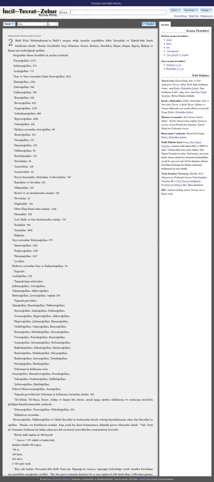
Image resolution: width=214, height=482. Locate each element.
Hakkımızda (207, 16)
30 (14, 203)
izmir (169, 39)
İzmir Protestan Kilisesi (59, 479)
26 (14, 182)
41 (14, 271)
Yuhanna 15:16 (173, 65)
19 (14, 145)
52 (14, 352)
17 (14, 134)
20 (14, 150)
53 (14, 358)
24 (14, 171)
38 (14, 250)
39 (14, 255)
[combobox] (32, 24)
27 (14, 187)
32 (14, 213)
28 (14, 192)
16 (14, 129)
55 (14, 368)
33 (14, 219)
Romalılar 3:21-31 (175, 68)
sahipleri (142, 479)
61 (14, 414)
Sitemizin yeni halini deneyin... (107, 3)
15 (14, 123)
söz (168, 47)
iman (169, 43)
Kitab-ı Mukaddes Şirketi (186, 88)
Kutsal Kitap (180, 16)
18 (14, 139)
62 (19, 424)
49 (14, 336)
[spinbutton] (52, 24)
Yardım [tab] (165, 24)
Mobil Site (193, 16)
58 (14, 394)
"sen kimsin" (172, 51)
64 (14, 434)
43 (14, 300)
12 (14, 108)
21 (14, 155)
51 (14, 347)
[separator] (158, 248)
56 (14, 378)
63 (140, 424)
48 (14, 331)
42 (14, 281)
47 (14, 326)
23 (14, 166)
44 (14, 310)
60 (14, 409)
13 (14, 113)
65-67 (15, 439)
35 (14, 229)
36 (14, 235)
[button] (175, 9)
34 (14, 224)
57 (14, 384)
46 (14, 321)
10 (14, 97)
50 (14, 342)
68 (14, 468)
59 (14, 399)
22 (14, 161)
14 (14, 118)
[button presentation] (46, 24)
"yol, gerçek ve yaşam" (177, 55)
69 (50, 474)
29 (14, 198)
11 (14, 102)
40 (14, 261)
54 (14, 363)
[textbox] (31, 24)
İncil (30, 11)
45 (14, 315)
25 (14, 176)
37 (14, 245)
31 (14, 208)
